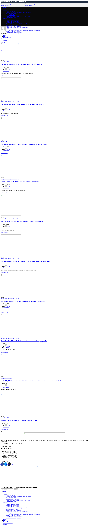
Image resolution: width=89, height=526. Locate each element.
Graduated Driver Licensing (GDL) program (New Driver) (19, 23)
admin (12, 14)
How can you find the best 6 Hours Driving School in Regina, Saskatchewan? (23, 104)
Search (15, 489)
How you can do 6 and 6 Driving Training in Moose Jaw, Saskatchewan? (21, 64)
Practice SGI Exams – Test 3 (12, 22)
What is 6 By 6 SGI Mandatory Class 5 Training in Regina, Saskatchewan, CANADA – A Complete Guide (31, 381)
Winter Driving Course (11, 501)
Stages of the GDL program (12, 25)
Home (2, 17)
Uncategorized (4, 141)
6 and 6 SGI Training (10, 11)
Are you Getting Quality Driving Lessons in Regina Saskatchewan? (20, 181)
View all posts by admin (10, 36)
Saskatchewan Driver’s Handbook (13, 26)
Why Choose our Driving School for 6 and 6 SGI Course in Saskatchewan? (22, 221)
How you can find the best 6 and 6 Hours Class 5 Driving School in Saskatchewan (24, 144)
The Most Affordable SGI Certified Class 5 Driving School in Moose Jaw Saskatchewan (25, 261)
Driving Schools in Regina (13, 61)
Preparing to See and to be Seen (13, 31)
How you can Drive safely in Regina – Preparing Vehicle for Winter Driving (23, 30)
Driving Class (4, 61)
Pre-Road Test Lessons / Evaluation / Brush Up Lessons (18, 12)
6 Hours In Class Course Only (12, 499)
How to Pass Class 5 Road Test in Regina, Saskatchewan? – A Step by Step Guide (24, 341)
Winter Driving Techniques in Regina (14, 32)
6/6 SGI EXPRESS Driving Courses (14, 497)
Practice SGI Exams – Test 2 (12, 21)
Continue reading (4, 75)
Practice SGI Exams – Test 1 (12, 20)
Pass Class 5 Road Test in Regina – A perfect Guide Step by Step (19, 420)
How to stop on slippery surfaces (13, 33)
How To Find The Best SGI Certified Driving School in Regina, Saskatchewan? (23, 301)
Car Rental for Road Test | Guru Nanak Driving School (18, 16)
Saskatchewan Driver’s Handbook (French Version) (17, 27)
